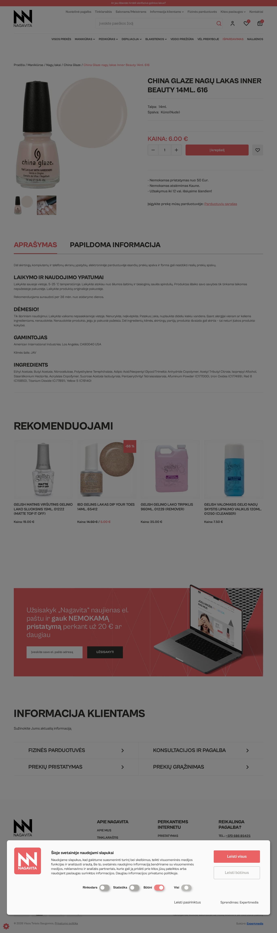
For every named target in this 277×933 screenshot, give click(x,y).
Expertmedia (249, 902)
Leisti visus (237, 856)
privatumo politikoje (162, 873)
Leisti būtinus (237, 872)
